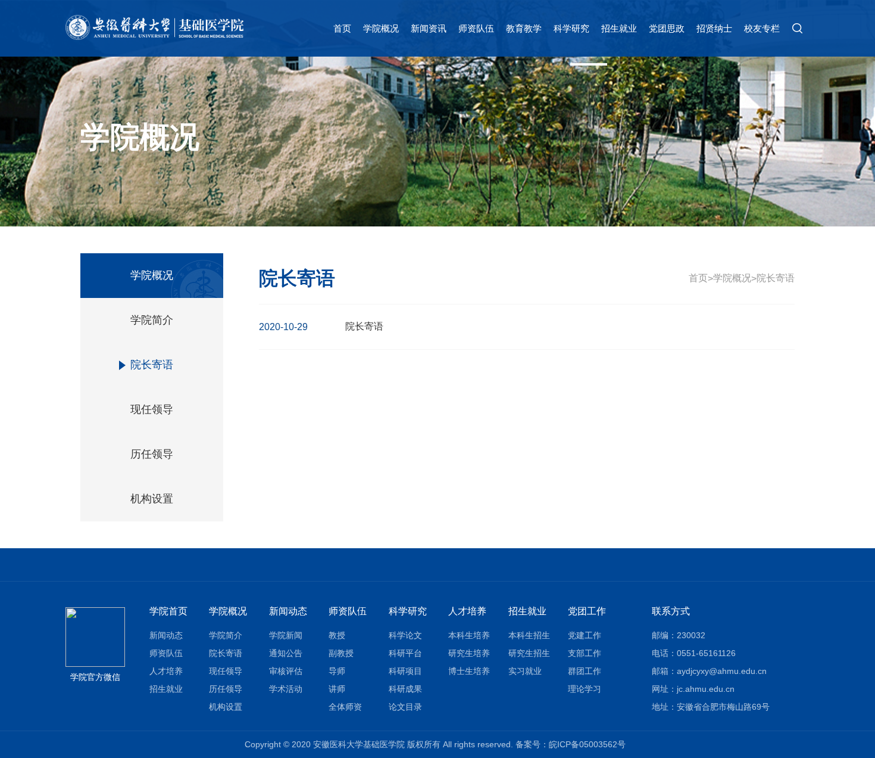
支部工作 (584, 653)
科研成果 (405, 689)
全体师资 (345, 707)
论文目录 (405, 707)
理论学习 (584, 689)
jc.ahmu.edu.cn (706, 689)
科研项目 (405, 671)
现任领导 (151, 409)
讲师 (337, 689)
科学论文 (405, 635)
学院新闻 (285, 635)
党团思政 (667, 28)
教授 (337, 635)
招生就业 (619, 28)
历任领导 (151, 454)
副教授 (341, 653)
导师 (337, 671)
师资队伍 (476, 28)
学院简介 (151, 320)
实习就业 (525, 671)
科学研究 (571, 28)
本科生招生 (529, 635)
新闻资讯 (428, 28)
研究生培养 (469, 653)
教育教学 (524, 28)
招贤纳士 (714, 28)
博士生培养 (469, 671)
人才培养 (166, 671)
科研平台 (405, 653)
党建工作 (584, 635)
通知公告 (285, 653)
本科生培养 (469, 635)
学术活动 (285, 689)
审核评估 (285, 671)
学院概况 (381, 28)
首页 (342, 28)
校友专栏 (762, 28)
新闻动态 (166, 635)
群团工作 (584, 671)
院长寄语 (151, 365)
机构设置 (151, 499)
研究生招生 (529, 653)
